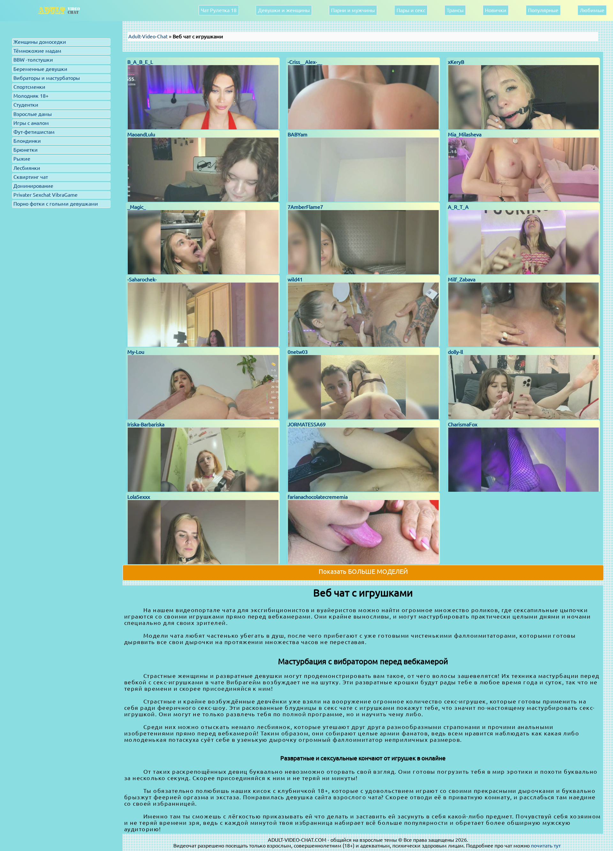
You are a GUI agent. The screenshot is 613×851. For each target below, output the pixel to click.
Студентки (25, 105)
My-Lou (135, 352)
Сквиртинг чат (30, 177)
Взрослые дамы (32, 114)
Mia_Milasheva (464, 134)
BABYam (297, 134)
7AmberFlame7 (305, 207)
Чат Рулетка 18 (219, 10)
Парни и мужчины (353, 10)
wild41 (295, 279)
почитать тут (546, 845)
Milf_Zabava (461, 279)
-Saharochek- (142, 279)
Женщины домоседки (39, 42)
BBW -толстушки (33, 60)
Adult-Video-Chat (148, 36)
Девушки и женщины (284, 10)
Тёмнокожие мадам (37, 51)
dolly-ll (455, 352)
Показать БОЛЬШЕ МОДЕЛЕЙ (363, 571)
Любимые (592, 10)
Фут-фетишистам (34, 132)
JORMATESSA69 (307, 424)
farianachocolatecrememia (318, 497)
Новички (495, 10)
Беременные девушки (40, 69)
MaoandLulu (141, 134)
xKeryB (456, 62)
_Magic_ (136, 207)
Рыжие (21, 159)
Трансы (455, 10)
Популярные (543, 10)
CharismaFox (462, 424)
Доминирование (33, 186)
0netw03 (298, 352)
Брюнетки (25, 150)
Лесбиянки (26, 168)
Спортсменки (29, 87)
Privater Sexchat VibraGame (45, 195)
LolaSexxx (138, 497)
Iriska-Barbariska (145, 424)
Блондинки (27, 141)
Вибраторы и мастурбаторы (46, 78)
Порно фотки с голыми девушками (55, 204)
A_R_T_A (458, 207)
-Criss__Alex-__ (305, 62)
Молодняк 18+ (31, 96)
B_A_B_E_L (140, 62)
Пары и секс (411, 10)
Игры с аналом (31, 123)
